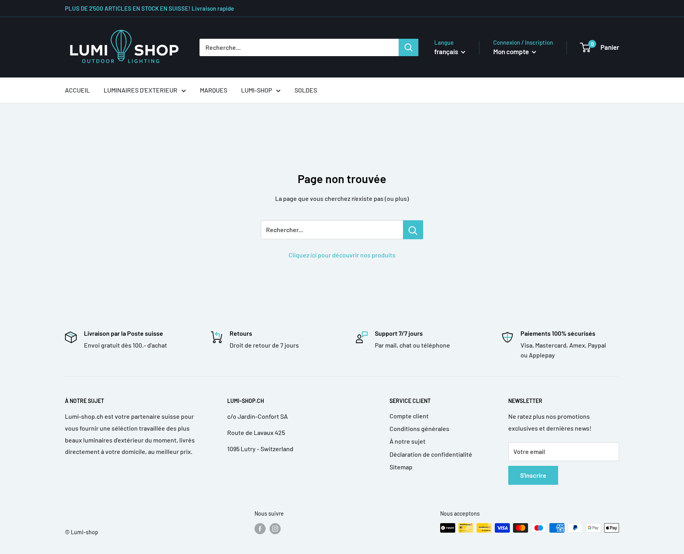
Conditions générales (419, 428)
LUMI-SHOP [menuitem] (256, 90)
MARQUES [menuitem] (213, 90)
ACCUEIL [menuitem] (77, 90)
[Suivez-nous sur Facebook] (260, 528)
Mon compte (511, 51)
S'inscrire (533, 475)
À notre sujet (408, 441)
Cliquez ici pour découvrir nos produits (342, 255)
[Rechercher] (408, 47)
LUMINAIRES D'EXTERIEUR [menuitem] (140, 90)
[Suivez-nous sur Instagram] (275, 528)
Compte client (409, 416)
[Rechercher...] (413, 229)
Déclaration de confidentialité (431, 454)
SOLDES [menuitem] (305, 90)
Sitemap (401, 467)
